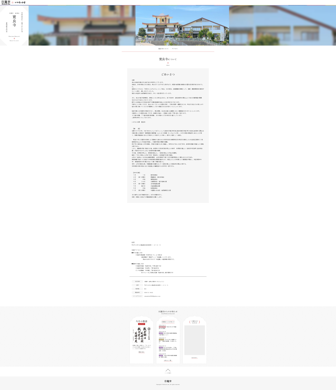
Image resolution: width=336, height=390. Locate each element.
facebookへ (195, 357)
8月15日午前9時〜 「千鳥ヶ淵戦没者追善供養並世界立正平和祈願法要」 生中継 (168, 349)
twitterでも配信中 (139, 348)
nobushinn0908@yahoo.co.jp (152, 296)
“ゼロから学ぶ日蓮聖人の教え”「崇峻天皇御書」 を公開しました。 (168, 341)
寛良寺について (163, 48)
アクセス (175, 48)
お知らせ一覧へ (168, 360)
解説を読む (142, 352)
